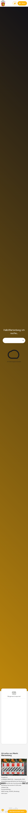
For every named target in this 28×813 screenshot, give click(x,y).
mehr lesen (4, 793)
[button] (22, 3)
